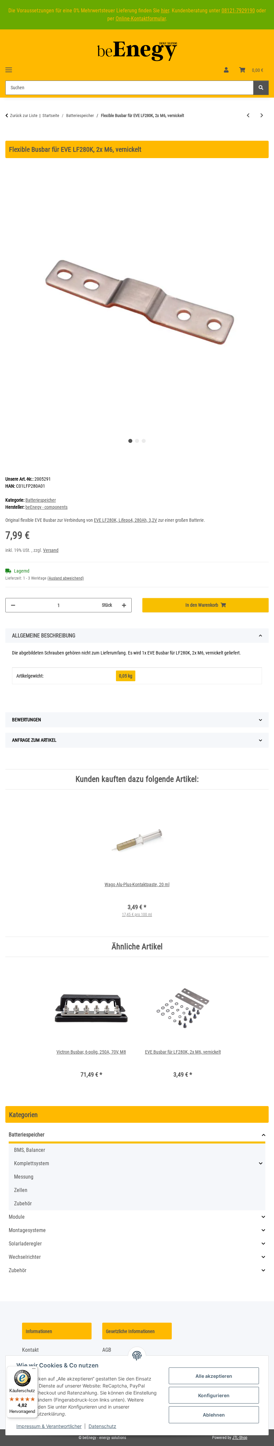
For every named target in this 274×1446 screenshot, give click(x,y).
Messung (23, 1177)
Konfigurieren (214, 1395)
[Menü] (34, 1370)
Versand (50, 550)
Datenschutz (102, 1426)
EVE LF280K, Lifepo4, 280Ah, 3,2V (125, 520)
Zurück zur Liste (23, 115)
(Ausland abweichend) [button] (65, 578)
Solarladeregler (25, 1243)
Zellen (20, 1190)
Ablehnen (214, 1415)
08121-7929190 (238, 10)
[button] (226, 70)
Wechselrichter (25, 1257)
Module (17, 1217)
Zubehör (23, 1203)
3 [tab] (144, 441)
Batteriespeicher (40, 500)
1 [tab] (130, 441)
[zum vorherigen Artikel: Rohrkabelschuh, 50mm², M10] (248, 115)
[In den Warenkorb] (10, 137)
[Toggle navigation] (8, 67)
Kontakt (30, 1350)
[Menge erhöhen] (124, 605)
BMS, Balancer (29, 1150)
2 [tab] (137, 441)
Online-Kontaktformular (141, 18)
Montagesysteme (27, 1230)
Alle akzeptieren (213, 1376)
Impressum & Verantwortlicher (49, 1426)
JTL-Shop (239, 1437)
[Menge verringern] (13, 605)
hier (165, 10)
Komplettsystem (31, 1163)
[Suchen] (261, 88)
